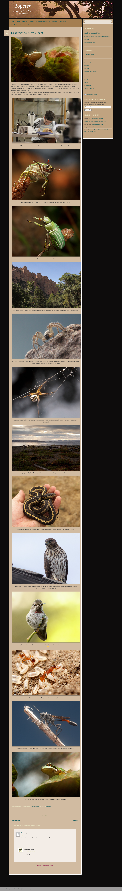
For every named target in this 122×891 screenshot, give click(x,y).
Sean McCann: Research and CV (20, 25)
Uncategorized (35, 806)
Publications (62, 21)
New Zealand (87, 62)
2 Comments (14, 809)
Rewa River (87, 79)
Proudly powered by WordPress (13, 888)
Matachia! (86, 39)
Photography (87, 68)
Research (86, 76)
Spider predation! (15, 820)
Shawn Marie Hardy (89, 121)
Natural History (87, 59)
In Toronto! (76, 820)
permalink (48, 806)
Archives (24, 21)
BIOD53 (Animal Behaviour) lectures (40, 21)
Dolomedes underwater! (90, 42)
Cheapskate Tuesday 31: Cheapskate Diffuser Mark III (97, 36)
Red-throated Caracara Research (92, 74)
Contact (54, 21)
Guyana (86, 57)
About (18, 21)
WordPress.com (35, 888)
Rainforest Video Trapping (90, 71)
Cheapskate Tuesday (89, 54)
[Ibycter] (57, 9)
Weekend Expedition (89, 88)
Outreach (86, 65)
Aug (7, 32)
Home (12, 21)
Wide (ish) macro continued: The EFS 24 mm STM (96, 45)
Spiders (86, 82)
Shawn (23, 833)
